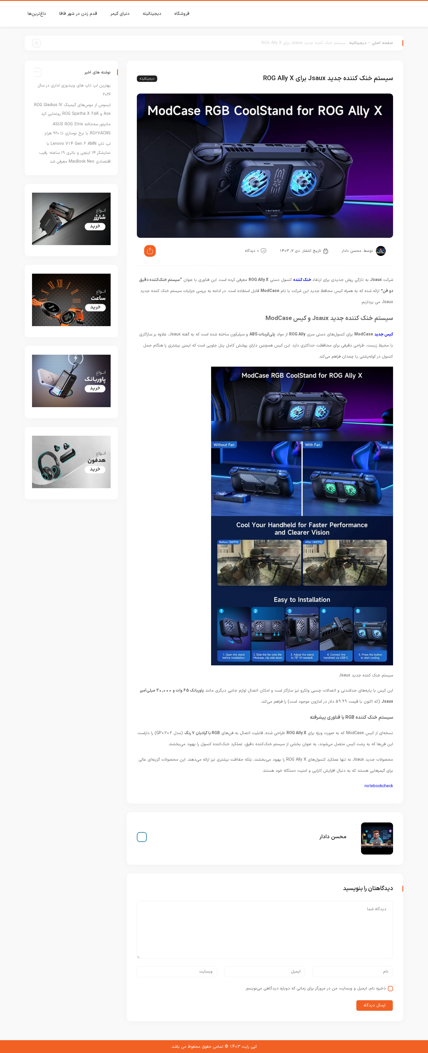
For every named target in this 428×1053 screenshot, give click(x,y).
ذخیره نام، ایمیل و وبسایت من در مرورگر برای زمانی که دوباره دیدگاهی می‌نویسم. (315, 988)
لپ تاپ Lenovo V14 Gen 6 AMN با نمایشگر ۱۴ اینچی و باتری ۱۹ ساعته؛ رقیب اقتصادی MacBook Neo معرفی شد (75, 153)
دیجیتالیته (152, 13)
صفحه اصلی (382, 43)
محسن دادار (351, 251)
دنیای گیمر (120, 13)
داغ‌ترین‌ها (37, 13)
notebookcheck (379, 786)
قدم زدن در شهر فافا (78, 13)
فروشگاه (182, 13)
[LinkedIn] (142, 837)
